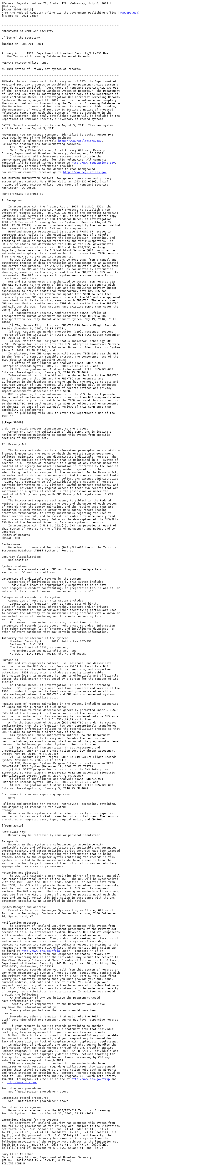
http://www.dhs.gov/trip (91, 1079)
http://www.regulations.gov (80, 140)
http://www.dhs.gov (22, 1082)
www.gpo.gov (129, 12)
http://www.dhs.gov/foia (41, 950)
